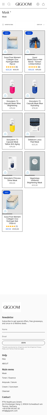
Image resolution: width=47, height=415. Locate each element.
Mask (4, 373)
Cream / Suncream (10, 387)
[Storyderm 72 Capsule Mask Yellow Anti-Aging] (12, 125)
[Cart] (43, 4)
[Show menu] (3, 4)
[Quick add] (5, 51)
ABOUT (5, 363)
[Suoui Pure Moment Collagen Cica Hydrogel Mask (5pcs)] (12, 43)
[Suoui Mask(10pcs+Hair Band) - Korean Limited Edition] (35, 43)
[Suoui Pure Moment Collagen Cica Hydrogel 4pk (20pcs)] (12, 202)
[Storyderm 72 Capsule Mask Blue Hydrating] (35, 86)
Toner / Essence (9, 378)
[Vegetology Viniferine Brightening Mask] (35, 164)
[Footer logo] (11, 307)
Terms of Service (14, 349)
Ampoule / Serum (9, 382)
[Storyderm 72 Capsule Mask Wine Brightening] (12, 86)
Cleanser (6, 391)
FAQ (4, 359)
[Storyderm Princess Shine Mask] (12, 164)
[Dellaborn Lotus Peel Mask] (35, 125)
